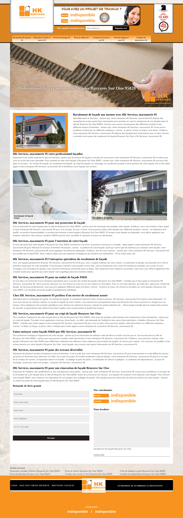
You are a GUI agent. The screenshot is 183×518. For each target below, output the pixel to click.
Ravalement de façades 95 (22, 39)
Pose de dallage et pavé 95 (121, 39)
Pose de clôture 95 (81, 38)
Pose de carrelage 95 (61, 38)
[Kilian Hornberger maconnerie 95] (94, 485)
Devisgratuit (104, 17)
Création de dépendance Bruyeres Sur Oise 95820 (143, 474)
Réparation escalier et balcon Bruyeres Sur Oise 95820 (35, 471)
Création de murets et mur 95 (101, 39)
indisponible (82, 14)
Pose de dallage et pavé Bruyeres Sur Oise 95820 (142, 471)
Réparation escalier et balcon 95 (41, 39)
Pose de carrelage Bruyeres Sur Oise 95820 (30, 474)
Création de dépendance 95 (141, 39)
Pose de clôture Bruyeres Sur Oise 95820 (84, 471)
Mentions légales (63, 486)
